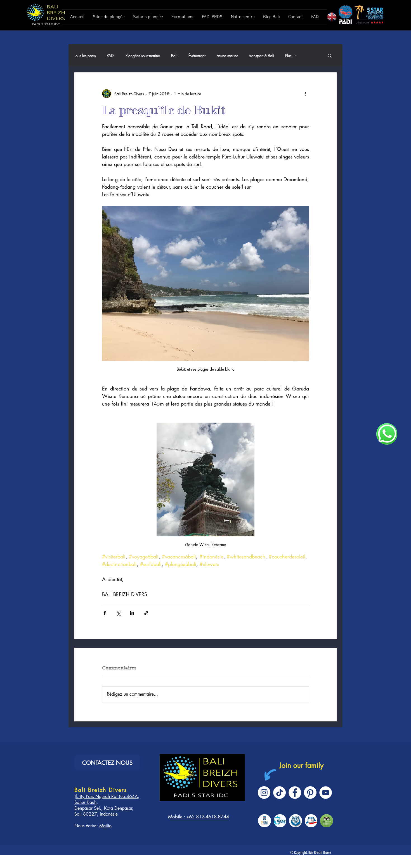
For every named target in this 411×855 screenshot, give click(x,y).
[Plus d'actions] (305, 93)
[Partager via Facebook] (104, 613)
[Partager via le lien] (145, 613)
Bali (174, 55)
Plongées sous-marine (143, 55)
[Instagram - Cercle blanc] (264, 792)
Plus (288, 55)
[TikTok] (279, 792)
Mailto (105, 826)
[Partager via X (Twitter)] (118, 613)
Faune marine (227, 55)
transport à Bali (261, 55)
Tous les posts (85, 55)
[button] (329, 55)
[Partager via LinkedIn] (132, 613)
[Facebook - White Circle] (295, 792)
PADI (110, 55)
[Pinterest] (310, 792)
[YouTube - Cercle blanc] (325, 792)
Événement (197, 55)
